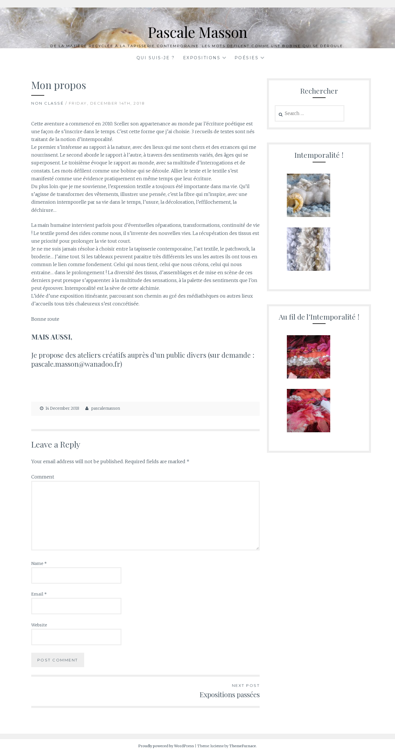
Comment (42, 477)
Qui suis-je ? (155, 57)
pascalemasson (105, 408)
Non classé (47, 103)
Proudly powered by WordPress (166, 746)
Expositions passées (230, 691)
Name (39, 563)
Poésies (247, 57)
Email (39, 594)
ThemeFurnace (242, 746)
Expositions (202, 57)
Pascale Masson (198, 32)
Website (39, 625)
